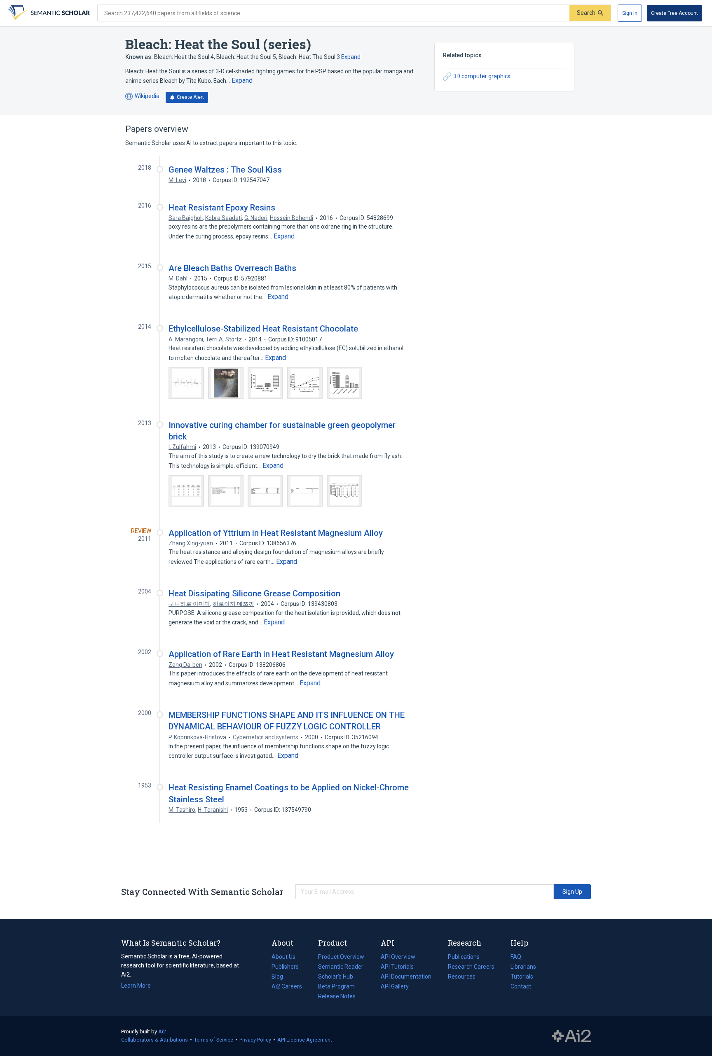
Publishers (285, 966)
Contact (521, 986)
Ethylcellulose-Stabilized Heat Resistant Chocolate (263, 329)
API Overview (398, 956)
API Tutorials (397, 966)
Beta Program (336, 986)
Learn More (136, 985)
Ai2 (162, 1031)
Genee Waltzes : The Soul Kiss (225, 170)
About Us (283, 956)
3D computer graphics (482, 76)
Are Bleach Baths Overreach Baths (232, 268)
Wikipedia (142, 96)
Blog (281, 977)
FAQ (516, 956)
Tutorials (522, 976)
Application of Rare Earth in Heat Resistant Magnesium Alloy (281, 654)
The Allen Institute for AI (571, 1036)
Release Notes (337, 996)
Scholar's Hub (335, 976)
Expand (351, 57)
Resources (461, 977)
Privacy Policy (255, 1040)
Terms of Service (213, 1040)
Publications (464, 957)
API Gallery (395, 986)
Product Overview (341, 956)
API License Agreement (304, 1040)
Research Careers (471, 967)
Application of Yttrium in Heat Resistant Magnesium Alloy (276, 533)
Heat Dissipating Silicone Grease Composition (254, 593)
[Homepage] (48, 13)
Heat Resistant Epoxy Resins (222, 208)
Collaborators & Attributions (154, 1040)
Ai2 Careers (287, 987)
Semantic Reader (340, 966)
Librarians (523, 966)
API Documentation (406, 977)
